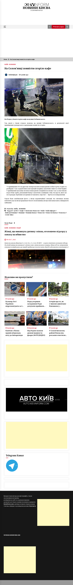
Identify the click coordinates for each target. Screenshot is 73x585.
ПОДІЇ (18, 228)
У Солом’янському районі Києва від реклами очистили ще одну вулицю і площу (57, 333)
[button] (50, 27)
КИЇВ (6, 64)
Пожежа (62, 213)
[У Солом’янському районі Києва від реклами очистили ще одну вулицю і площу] (58, 318)
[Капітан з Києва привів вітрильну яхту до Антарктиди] (14, 318)
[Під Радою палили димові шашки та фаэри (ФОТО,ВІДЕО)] (36, 318)
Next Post (8, 223)
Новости (41, 213)
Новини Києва (31, 213)
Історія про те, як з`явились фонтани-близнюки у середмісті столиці (58, 304)
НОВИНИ (12, 64)
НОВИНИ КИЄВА (36, 8)
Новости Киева (51, 213)
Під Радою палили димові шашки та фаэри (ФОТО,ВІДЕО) (36, 333)
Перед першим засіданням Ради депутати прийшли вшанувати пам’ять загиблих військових (36, 304)
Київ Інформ (50, 211)
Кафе (22, 211)
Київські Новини (11, 213)
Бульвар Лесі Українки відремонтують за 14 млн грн (14, 304)
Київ (42, 211)
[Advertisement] (36, 43)
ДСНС (16, 211)
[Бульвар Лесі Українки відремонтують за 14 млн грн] (14, 289)
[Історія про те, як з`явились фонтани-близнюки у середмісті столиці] (58, 289)
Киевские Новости (32, 211)
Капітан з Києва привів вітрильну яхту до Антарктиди (14, 333)
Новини (21, 213)
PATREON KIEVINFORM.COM (12, 535)
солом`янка (9, 215)
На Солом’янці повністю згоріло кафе (27, 68)
